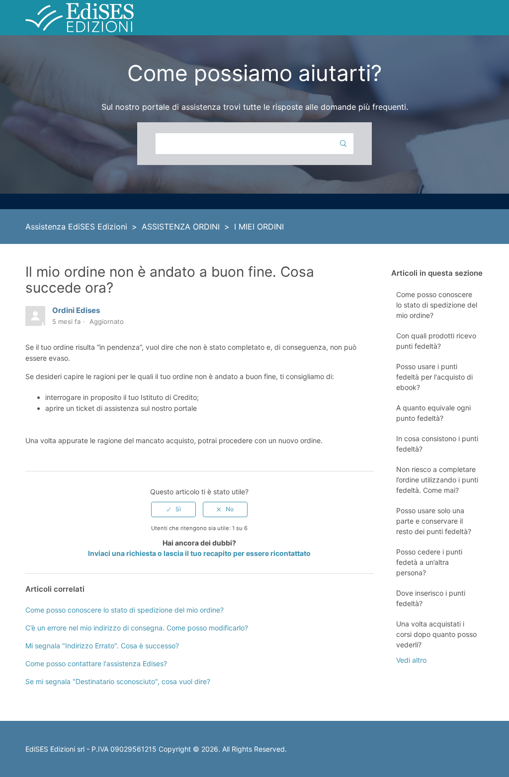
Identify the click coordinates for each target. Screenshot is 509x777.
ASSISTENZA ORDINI (181, 227)
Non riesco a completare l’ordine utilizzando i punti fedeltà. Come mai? (437, 479)
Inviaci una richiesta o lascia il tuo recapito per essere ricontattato (199, 553)
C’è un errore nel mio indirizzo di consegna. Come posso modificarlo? (136, 627)
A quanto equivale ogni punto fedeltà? (433, 412)
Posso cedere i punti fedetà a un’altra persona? (429, 562)
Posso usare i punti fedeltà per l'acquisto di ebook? (434, 376)
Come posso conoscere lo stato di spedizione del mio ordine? (436, 304)
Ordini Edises (76, 310)
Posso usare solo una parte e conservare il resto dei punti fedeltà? (433, 521)
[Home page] (79, 16)
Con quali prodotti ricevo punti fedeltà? (436, 340)
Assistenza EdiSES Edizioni (76, 227)
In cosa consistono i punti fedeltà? (437, 443)
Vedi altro (411, 660)
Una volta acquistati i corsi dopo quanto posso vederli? (436, 634)
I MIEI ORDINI (259, 227)
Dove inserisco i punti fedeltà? (430, 598)
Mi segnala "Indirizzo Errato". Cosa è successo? (102, 645)
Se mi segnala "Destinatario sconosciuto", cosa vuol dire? (117, 681)
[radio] (173, 509)
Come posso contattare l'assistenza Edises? (96, 663)
